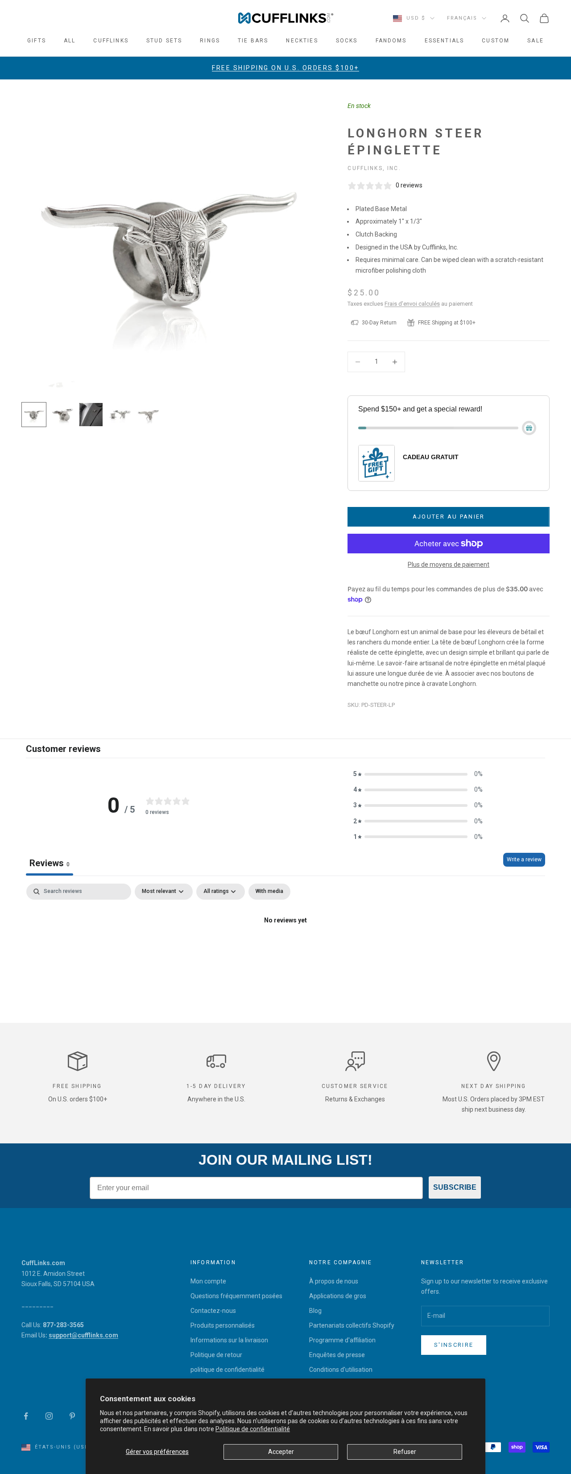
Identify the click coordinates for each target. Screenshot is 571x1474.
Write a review (524, 859)
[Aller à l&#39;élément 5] (148, 414)
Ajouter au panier (449, 516)
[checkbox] (269, 892)
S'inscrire (453, 1344)
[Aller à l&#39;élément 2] (62, 414)
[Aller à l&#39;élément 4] (119, 414)
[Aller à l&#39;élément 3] (91, 414)
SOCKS (347, 40)
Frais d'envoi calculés (412, 303)
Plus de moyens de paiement (448, 564)
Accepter (281, 1451)
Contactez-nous (213, 1310)
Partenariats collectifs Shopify (351, 1325)
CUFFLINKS (110, 40)
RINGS (210, 40)
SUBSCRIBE (454, 1187)
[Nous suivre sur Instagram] (49, 1416)
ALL (69, 40)
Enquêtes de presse (337, 1354)
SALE (535, 40)
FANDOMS (391, 40)
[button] (418, 774)
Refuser (404, 1451)
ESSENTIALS (444, 40)
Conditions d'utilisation (340, 1369)
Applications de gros (337, 1296)
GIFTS (36, 40)
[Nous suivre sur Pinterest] (72, 1416)
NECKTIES (302, 40)
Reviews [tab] (49, 863)
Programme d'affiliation (342, 1340)
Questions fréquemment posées (236, 1296)
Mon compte (208, 1281)
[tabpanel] (285, 950)
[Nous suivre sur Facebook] (25, 1416)
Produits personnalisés (222, 1325)
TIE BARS (253, 40)
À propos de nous (333, 1281)
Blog (315, 1310)
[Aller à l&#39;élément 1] (33, 414)
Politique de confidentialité (252, 1428)
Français (462, 18)
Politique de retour (216, 1354)
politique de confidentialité (227, 1369)
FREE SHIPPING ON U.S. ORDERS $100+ (285, 67)
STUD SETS (164, 40)
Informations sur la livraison (229, 1340)
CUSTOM (495, 40)
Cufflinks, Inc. (374, 168)
